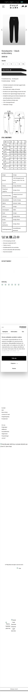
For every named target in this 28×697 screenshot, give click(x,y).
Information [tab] (14, 331)
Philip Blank (4, 427)
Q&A (3, 410)
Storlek (4, 60)
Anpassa (13, 363)
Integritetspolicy (5, 416)
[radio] (3, 63)
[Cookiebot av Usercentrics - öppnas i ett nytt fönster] (19, 327)
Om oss (3, 425)
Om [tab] (23, 331)
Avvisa (14, 368)
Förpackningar (5, 436)
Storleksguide (15, 78)
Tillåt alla (14, 358)
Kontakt (3, 408)
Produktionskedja (6, 81)
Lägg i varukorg (5, 69)
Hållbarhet (4, 429)
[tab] (7, 79)
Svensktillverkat (5, 431)
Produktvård (5, 418)
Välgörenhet (4, 433)
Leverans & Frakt (6, 414)
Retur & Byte (5, 412)
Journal (3, 438)
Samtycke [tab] (5, 331)
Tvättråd (13, 81)
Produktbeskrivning (6, 78)
